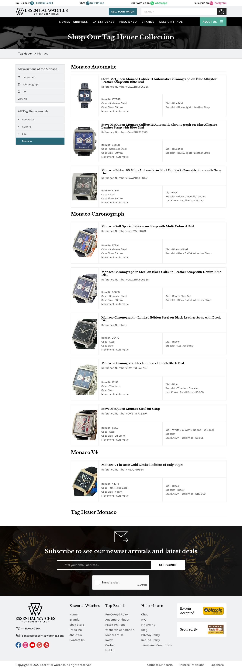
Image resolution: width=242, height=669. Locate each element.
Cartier (110, 645)
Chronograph (31, 84)
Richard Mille (114, 635)
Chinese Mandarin (160, 665)
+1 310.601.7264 (43, 3)
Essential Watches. (53, 665)
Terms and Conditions (156, 645)
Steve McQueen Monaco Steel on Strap (130, 408)
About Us (210, 21)
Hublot (110, 650)
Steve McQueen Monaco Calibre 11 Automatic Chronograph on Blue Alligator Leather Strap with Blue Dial (158, 80)
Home (73, 614)
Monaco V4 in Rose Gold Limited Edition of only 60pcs (142, 465)
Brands (148, 21)
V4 (24, 91)
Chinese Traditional (191, 665)
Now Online (97, 3)
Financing (148, 624)
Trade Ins (75, 630)
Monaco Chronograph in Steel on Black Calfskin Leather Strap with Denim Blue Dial (161, 273)
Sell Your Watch (122, 11)
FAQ (143, 619)
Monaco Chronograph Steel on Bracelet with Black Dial (142, 363)
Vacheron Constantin (120, 630)
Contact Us (77, 640)
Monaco (27, 141)
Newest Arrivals (73, 21)
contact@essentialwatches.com (42, 635)
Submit (221, 11)
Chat (144, 614)
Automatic (29, 77)
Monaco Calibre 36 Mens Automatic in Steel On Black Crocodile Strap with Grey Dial (161, 171)
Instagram (219, 3)
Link (24, 134)
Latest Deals (104, 21)
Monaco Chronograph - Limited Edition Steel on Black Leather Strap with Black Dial (161, 319)
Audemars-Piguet (117, 619)
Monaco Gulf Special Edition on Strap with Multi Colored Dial (147, 226)
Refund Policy (150, 640)
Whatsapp (160, 3)
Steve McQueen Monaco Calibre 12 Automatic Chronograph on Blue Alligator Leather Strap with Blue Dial (159, 126)
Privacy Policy (150, 635)
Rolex (109, 640)
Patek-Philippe (115, 624)
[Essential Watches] (42, 11)
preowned (128, 21)
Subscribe (168, 565)
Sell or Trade (171, 21)
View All (22, 98)
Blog (144, 630)
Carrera (26, 126)
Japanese (217, 665)
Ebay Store (76, 624)
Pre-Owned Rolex (116, 614)
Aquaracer (28, 119)
